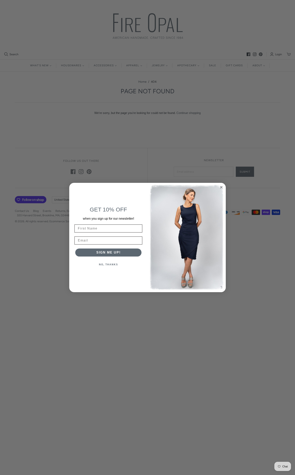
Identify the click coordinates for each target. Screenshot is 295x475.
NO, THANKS (108, 264)
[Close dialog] (221, 187)
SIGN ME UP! (108, 252)
